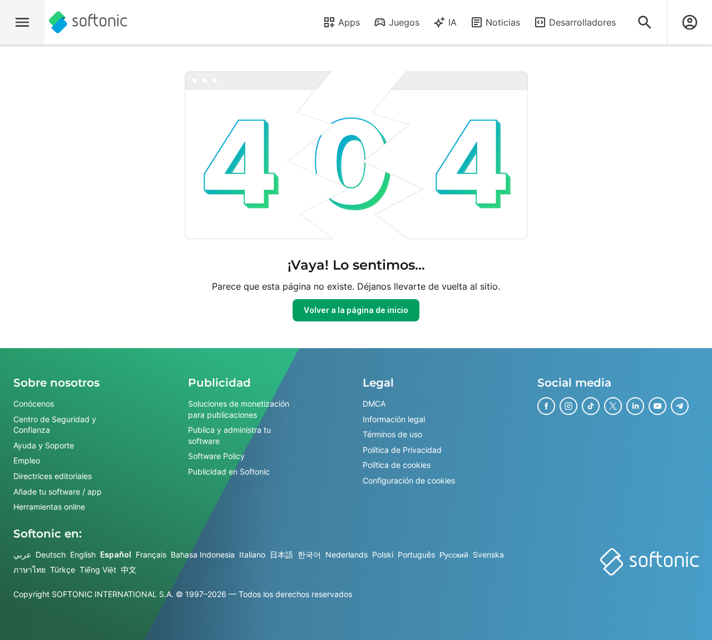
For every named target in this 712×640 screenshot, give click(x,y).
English (83, 554)
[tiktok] (591, 406)
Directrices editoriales (52, 476)
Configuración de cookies (409, 480)
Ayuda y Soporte (43, 445)
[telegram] (680, 406)
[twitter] (613, 406)
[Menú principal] (22, 22)
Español (115, 554)
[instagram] (568, 406)
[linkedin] (635, 406)
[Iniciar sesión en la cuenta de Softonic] (690, 22)
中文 (128, 570)
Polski (382, 554)
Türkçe (62, 570)
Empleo (26, 461)
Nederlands (346, 554)
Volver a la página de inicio (356, 310)
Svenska (488, 554)
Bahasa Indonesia (203, 554)
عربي (22, 554)
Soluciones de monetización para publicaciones (238, 409)
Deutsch (51, 554)
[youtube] (657, 406)
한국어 (309, 554)
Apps (349, 22)
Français (151, 554)
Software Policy (216, 456)
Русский (453, 554)
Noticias (503, 22)
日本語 (281, 554)
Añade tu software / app (57, 491)
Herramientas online (49, 506)
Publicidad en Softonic (229, 471)
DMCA (374, 403)
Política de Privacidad (402, 450)
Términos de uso (392, 434)
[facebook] (546, 406)
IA (452, 22)
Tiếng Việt (98, 570)
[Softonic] (88, 22)
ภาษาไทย (29, 570)
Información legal (394, 419)
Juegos (404, 22)
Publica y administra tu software (229, 435)
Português (416, 554)
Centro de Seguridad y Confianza (54, 424)
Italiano (252, 554)
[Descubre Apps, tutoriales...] (644, 22)
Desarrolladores (582, 22)
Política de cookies (397, 465)
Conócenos (33, 403)
